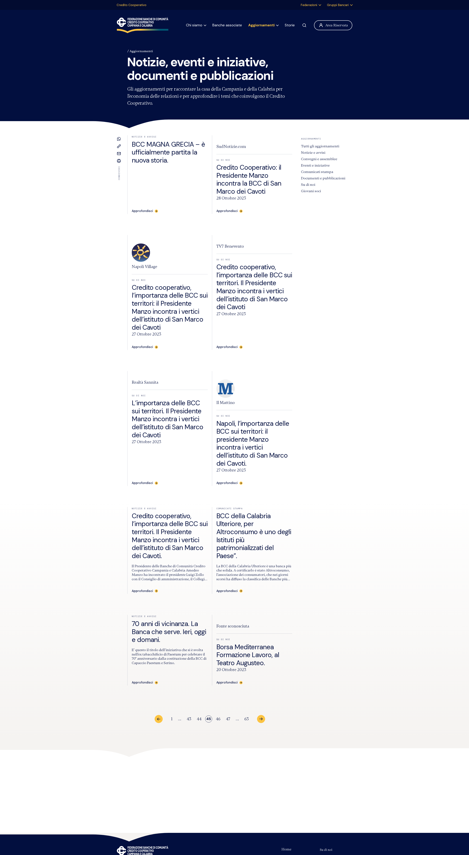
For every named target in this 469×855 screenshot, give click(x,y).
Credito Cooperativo (131, 5)
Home (286, 849)
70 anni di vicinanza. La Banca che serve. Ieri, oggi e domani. (169, 631)
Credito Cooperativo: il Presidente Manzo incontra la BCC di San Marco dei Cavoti (248, 179)
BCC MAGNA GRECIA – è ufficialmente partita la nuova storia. (168, 152)
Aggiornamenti (261, 25)
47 (228, 719)
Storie (290, 25)
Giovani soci (311, 191)
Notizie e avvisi (313, 152)
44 (199, 719)
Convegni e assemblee (319, 159)
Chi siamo (194, 25)
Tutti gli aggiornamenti (320, 146)
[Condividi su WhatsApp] (119, 139)
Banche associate (227, 25)
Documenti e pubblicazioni (323, 178)
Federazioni (309, 5)
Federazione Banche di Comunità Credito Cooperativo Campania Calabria (142, 25)
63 (246, 719)
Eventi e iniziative (315, 165)
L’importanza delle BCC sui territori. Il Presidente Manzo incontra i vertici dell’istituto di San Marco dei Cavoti (167, 419)
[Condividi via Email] (119, 153)
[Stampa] (119, 161)
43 (189, 719)
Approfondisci (227, 591)
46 (218, 719)
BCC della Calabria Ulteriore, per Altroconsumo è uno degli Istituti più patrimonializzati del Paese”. (253, 536)
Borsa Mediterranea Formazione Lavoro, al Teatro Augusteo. (247, 655)
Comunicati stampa (317, 171)
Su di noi (308, 184)
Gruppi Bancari (338, 5)
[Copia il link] (119, 146)
